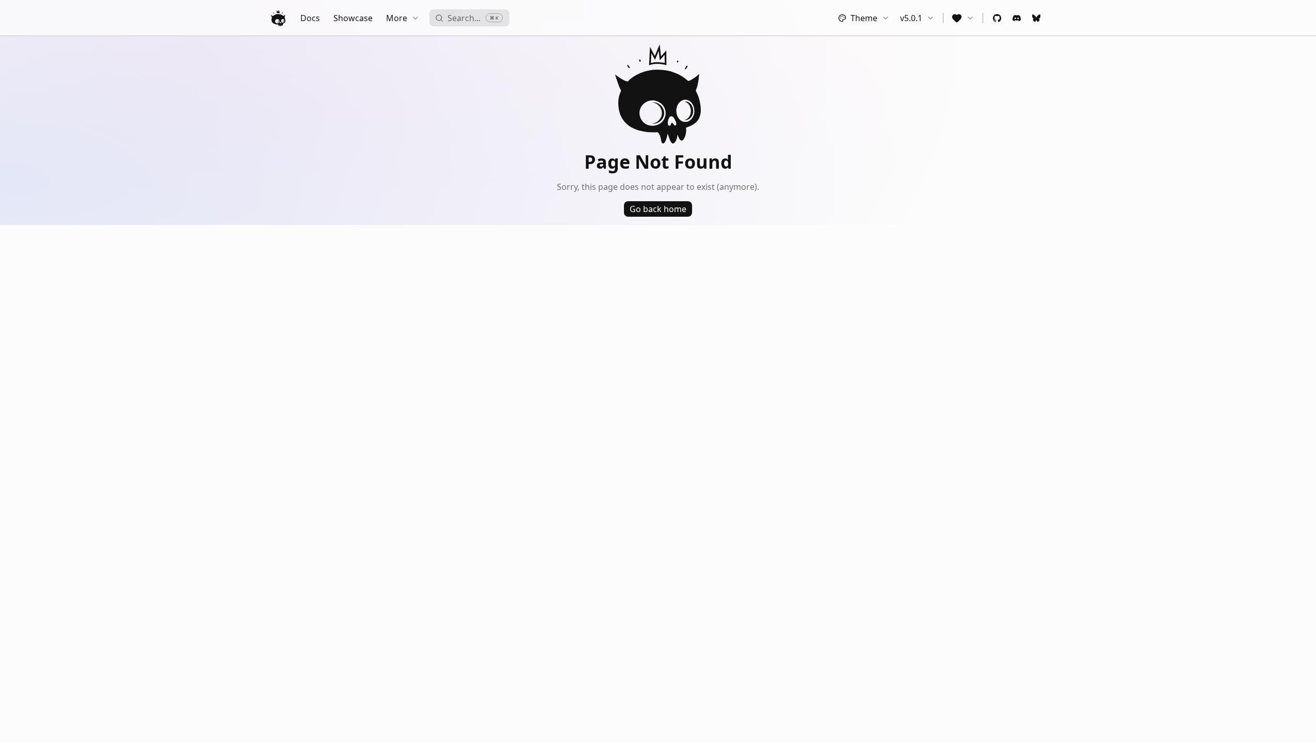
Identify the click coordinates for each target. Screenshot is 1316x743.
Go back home (658, 209)
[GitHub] (997, 18)
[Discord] (1016, 18)
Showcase (353, 18)
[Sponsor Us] (963, 18)
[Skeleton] (278, 18)
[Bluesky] (1036, 18)
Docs (310, 18)
